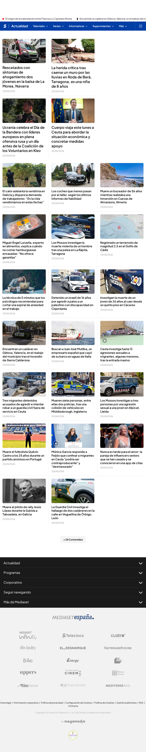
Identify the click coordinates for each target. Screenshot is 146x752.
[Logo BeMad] (118, 660)
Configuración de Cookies (78, 702)
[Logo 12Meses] (118, 673)
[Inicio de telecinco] (5, 26)
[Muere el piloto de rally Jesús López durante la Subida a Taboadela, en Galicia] (24, 491)
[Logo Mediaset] (73, 619)
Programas (12, 572)
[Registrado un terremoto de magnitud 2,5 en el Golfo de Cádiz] (122, 226)
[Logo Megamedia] (75, 721)
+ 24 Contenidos (73, 539)
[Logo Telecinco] (73, 635)
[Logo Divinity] (28, 648)
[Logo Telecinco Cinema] (73, 673)
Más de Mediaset (16, 602)
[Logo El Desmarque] (73, 648)
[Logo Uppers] (28, 672)
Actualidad (19, 26)
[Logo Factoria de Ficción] (118, 648)
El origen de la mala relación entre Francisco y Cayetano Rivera (38, 18)
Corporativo (13, 582)
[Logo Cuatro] (118, 635)
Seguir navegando (17, 592)
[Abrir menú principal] (140, 26)
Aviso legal (5, 702)
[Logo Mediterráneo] (118, 685)
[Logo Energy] (73, 660)
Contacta (73, 706)
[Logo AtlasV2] (27, 685)
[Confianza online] (73, 738)
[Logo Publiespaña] (73, 685)
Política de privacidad (52, 702)
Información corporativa (26, 702)
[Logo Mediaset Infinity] (27, 635)
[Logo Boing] (28, 660)
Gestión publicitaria (126, 702)
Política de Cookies (104, 702)
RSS (141, 702)
